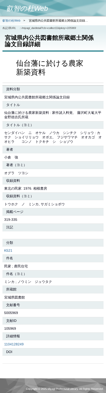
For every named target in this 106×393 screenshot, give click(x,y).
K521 (8, 250)
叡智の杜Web (11, 20)
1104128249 (14, 344)
